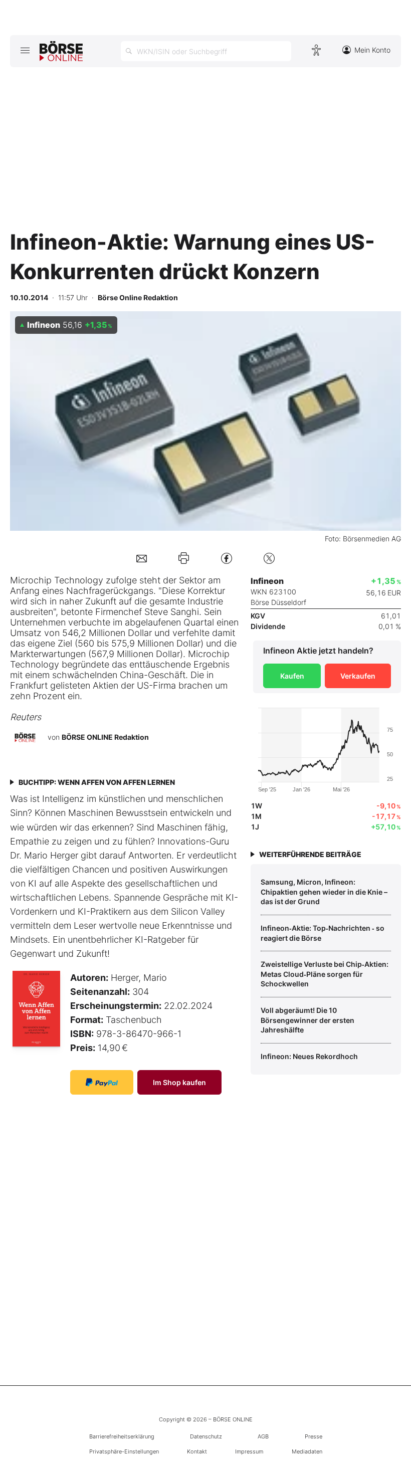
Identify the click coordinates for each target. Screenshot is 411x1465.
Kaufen (292, 676)
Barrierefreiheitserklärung (121, 1436)
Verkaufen (357, 676)
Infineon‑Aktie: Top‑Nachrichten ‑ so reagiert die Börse (322, 933)
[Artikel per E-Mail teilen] (141, 558)
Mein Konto (372, 50)
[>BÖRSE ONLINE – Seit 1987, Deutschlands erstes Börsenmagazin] (61, 51)
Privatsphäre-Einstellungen (124, 1451)
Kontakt (197, 1451)
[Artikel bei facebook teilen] (226, 558)
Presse (313, 1436)
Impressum (249, 1451)
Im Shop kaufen (179, 1082)
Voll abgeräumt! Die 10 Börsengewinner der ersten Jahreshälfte (307, 1020)
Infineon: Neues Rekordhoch (309, 1056)
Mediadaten (307, 1451)
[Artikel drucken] (183, 558)
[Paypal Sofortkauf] (101, 1082)
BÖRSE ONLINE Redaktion (105, 737)
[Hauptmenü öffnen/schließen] (25, 50)
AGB (263, 1436)
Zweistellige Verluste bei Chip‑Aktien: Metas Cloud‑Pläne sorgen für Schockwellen (324, 974)
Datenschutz (206, 1436)
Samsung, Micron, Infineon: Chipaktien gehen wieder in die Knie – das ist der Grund (324, 892)
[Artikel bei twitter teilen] (269, 558)
